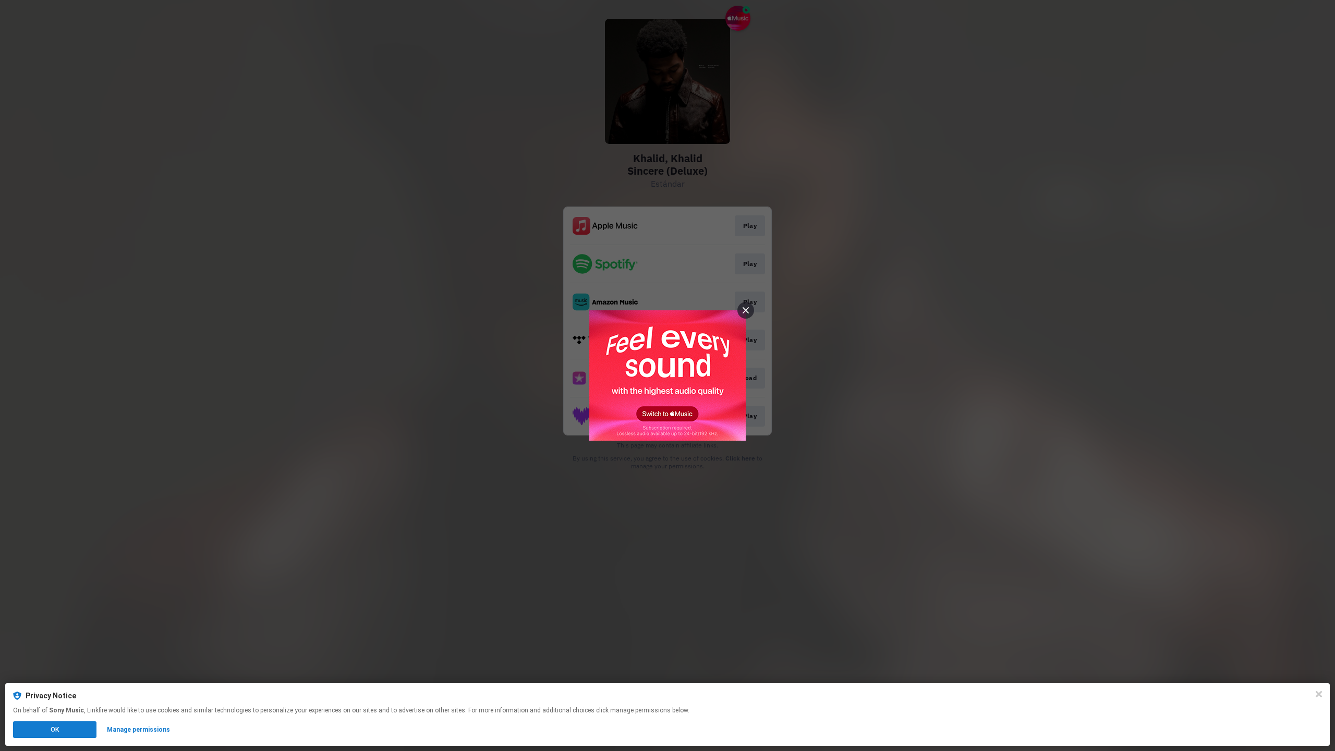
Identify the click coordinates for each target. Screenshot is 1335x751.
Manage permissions (138, 729)
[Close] (1318, 694)
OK (55, 729)
